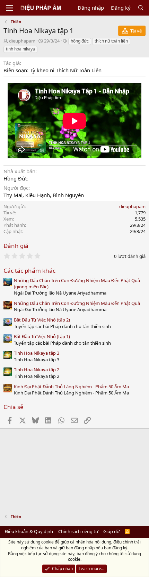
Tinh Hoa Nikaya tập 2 (36, 369)
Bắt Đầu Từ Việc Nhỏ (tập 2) (42, 320)
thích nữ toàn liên (111, 41)
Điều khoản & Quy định (29, 531)
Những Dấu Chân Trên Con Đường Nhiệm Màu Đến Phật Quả (77, 303)
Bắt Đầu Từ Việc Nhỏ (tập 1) (42, 336)
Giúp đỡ (111, 531)
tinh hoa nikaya (20, 49)
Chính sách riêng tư (78, 531)
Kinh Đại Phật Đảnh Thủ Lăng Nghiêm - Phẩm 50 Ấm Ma (71, 386)
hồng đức (80, 41)
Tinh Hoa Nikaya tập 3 (36, 353)
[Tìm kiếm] (141, 7)
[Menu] (9, 8)
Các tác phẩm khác (29, 270)
